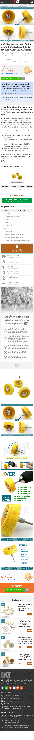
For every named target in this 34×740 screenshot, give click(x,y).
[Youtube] (10, 687)
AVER (12, 213)
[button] (3, 24)
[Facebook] (2, 687)
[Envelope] (14, 687)
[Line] (6, 687)
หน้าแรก (2, 4)
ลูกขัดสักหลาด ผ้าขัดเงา (10, 4)
